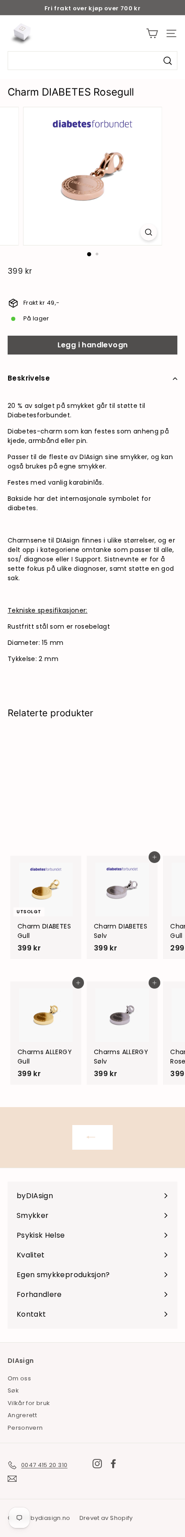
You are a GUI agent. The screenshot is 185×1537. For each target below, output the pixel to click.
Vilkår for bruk (29, 1403)
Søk (13, 1390)
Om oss (19, 1378)
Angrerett (22, 1415)
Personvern (25, 1427)
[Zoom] (149, 232)
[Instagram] (97, 1463)
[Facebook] (113, 1463)
